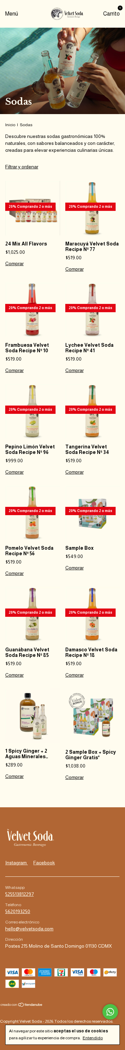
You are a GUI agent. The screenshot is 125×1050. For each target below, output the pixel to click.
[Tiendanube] (21, 1005)
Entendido (93, 1037)
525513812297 (19, 894)
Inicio (10, 124)
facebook (44, 862)
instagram (16, 862)
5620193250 (17, 911)
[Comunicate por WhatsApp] (110, 1012)
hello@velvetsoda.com (29, 928)
